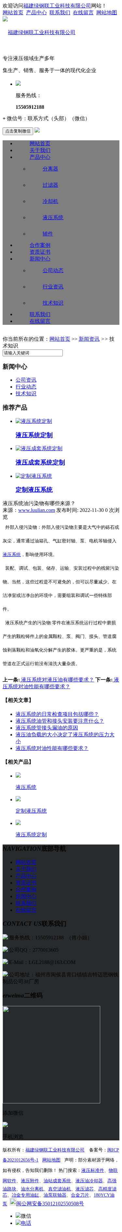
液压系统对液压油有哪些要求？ (57, 679)
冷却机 (50, 201)
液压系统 (53, 217)
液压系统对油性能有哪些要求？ (52, 748)
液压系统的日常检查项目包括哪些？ (57, 714)
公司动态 (53, 270)
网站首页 (13, 12)
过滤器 (50, 185)
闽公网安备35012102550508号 (50, 1203)
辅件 (48, 233)
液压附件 (30, 1180)
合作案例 (40, 245)
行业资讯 (53, 286)
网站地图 (106, 12)
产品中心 (36, 12)
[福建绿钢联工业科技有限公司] (39, 32)
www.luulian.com (36, 510)
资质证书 (40, 252)
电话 (26, 1223)
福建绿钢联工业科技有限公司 (57, 5)
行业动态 (26, 386)
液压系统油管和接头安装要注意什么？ (60, 721)
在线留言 (83, 12)
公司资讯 (26, 380)
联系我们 (59, 12)
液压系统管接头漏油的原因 (47, 727)
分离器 (50, 168)
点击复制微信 (18, 131)
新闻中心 (40, 258)
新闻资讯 (89, 339)
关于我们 (40, 150)
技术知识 (53, 303)
